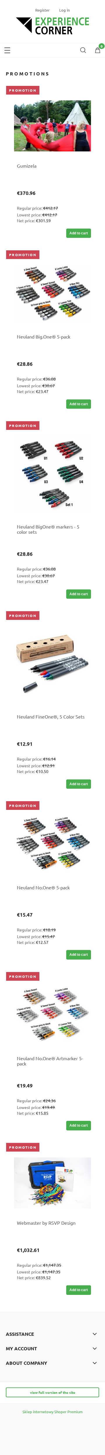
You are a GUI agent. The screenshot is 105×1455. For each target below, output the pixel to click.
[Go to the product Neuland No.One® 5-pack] (52, 844)
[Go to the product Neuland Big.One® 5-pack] (52, 293)
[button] (7, 49)
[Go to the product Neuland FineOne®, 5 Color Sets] (52, 664)
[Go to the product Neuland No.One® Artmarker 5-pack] (52, 1015)
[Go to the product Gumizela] (52, 125)
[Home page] (52, 25)
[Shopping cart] (97, 51)
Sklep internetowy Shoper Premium (52, 1411)
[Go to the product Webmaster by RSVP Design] (52, 1182)
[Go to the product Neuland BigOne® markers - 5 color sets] (52, 474)
